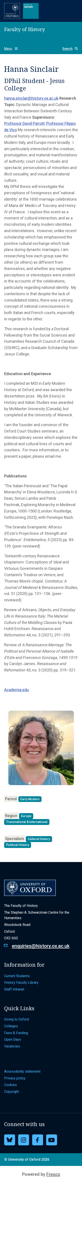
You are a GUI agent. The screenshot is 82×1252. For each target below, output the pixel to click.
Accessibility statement (22, 1071)
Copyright (11, 1092)
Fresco (53, 1174)
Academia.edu (16, 689)
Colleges (11, 1026)
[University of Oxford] (12, 11)
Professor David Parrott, (24, 123)
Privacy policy (15, 1078)
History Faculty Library (21, 982)
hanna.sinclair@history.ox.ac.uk (31, 98)
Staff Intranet (14, 989)
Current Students (17, 976)
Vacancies (12, 1046)
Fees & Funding (16, 1033)
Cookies (10, 1085)
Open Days (12, 1039)
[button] (68, 48)
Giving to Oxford (16, 1019)
